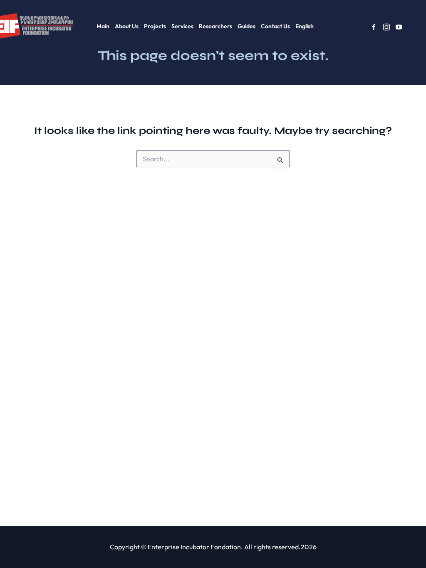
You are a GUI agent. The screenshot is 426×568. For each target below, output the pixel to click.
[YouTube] (399, 27)
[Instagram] (386, 27)
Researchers (215, 26)
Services (182, 26)
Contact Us (275, 26)
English (304, 26)
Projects (155, 26)
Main (103, 26)
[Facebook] (374, 27)
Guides (246, 26)
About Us (127, 26)
